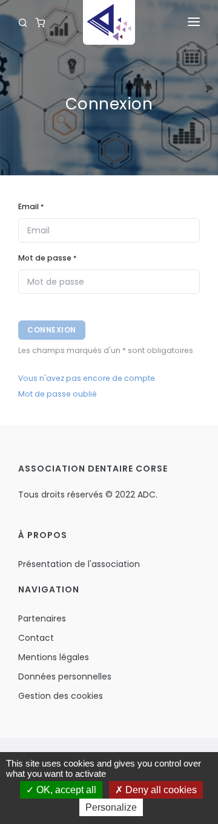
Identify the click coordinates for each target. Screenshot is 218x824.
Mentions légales (53, 657)
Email (31, 206)
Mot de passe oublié (57, 394)
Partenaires (42, 618)
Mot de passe (47, 258)
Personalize (111, 807)
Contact (36, 638)
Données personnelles (64, 676)
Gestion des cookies (60, 696)
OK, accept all (65, 790)
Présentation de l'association (79, 564)
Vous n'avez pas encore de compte (86, 378)
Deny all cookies (160, 790)
